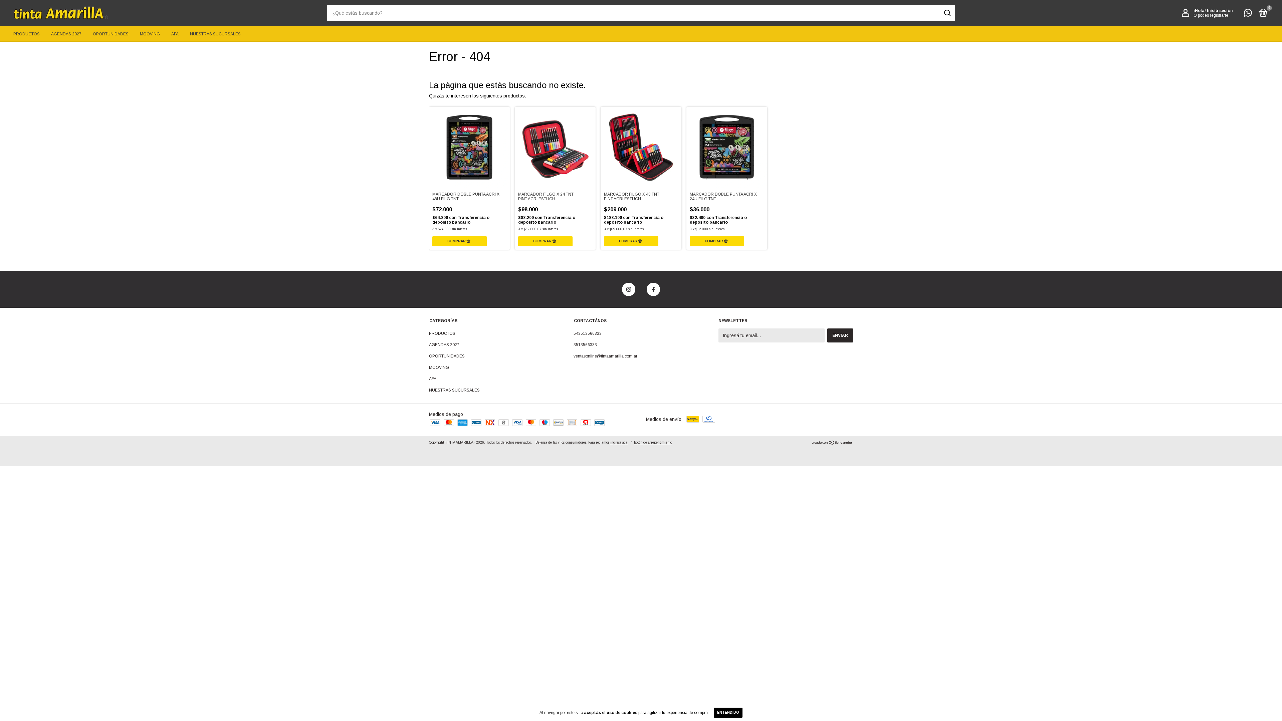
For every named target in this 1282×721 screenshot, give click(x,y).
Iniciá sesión (1220, 10)
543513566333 (588, 333)
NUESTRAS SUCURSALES (215, 34)
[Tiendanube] (832, 443)
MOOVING (150, 34)
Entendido (728, 712)
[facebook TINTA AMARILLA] (653, 289)
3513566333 (585, 344)
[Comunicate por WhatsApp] (1248, 14)
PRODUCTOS (26, 34)
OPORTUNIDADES (111, 34)
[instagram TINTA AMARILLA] (628, 289)
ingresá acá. (619, 442)
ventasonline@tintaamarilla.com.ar (605, 356)
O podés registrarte (1211, 15)
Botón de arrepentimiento (653, 442)
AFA (175, 34)
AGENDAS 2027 (66, 34)
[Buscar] (946, 13)
